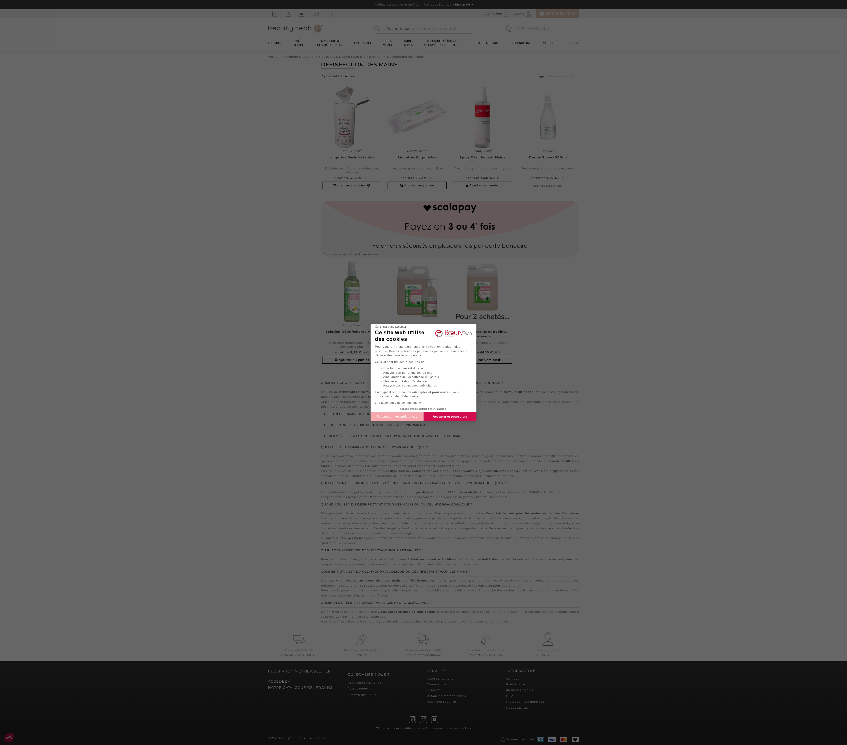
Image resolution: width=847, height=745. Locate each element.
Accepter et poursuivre (450, 416)
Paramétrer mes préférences (397, 416)
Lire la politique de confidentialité (398, 402)
